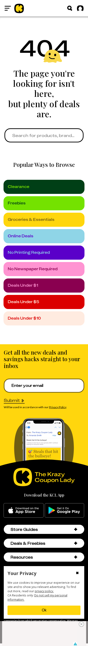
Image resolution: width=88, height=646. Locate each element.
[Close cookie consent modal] (77, 573)
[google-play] (64, 510)
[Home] (19, 8)
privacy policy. (44, 591)
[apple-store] (24, 510)
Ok (44, 610)
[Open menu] (7, 8)
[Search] (69, 8)
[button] (75, 529)
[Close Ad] (81, 624)
